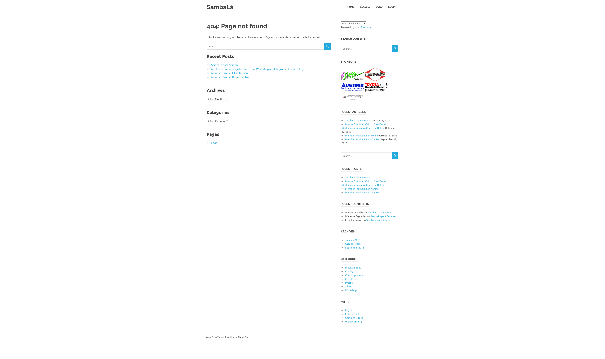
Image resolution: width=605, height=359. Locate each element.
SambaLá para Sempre (225, 64)
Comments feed (354, 317)
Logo (379, 7)
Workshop (351, 290)
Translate (366, 27)
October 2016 (353, 243)
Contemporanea (354, 275)
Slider (348, 286)
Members (350, 278)
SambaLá (220, 7)
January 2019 (352, 239)
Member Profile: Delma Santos (230, 77)
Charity (349, 271)
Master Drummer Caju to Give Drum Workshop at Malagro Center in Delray (257, 69)
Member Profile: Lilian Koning (229, 72)
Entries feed (352, 313)
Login (391, 7)
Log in (348, 310)
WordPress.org (353, 321)
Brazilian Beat (353, 267)
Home (350, 7)
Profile (349, 282)
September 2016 (354, 247)
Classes (365, 7)
